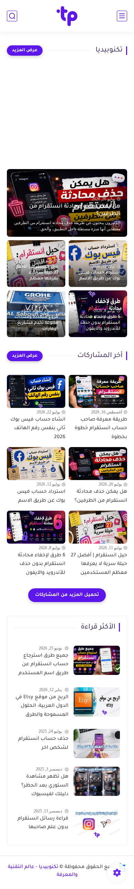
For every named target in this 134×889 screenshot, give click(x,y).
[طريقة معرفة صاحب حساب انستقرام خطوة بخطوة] (98, 391)
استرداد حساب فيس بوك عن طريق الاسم (99, 275)
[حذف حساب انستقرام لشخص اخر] (97, 743)
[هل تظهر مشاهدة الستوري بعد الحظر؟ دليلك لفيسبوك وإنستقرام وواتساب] (97, 781)
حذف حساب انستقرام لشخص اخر (43, 743)
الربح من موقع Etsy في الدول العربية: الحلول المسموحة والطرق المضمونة (41, 707)
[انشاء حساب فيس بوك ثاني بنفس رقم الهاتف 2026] (36, 391)
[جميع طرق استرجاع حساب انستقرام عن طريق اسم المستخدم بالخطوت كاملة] (97, 660)
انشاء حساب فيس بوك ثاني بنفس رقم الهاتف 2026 (37, 428)
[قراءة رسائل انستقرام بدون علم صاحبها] (97, 823)
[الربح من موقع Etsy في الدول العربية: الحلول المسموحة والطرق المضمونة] (97, 701)
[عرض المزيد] (25, 50)
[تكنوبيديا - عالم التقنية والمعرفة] (67, 15)
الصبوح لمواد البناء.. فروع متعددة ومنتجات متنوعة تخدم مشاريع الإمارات (36, 320)
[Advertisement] (67, 112)
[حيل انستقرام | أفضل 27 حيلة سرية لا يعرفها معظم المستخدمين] (98, 527)
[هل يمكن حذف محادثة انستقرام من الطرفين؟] (98, 463)
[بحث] (12, 16)
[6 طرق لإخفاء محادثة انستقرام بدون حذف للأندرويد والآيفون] (36, 527)
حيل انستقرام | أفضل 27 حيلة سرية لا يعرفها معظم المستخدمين (99, 564)
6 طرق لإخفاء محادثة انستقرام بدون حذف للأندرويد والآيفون (100, 323)
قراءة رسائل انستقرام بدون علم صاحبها (43, 823)
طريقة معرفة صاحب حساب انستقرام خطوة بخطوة (101, 428)
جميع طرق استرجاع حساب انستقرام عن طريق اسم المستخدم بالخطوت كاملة (43, 666)
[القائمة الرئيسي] (122, 16)
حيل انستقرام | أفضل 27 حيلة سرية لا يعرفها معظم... (36, 273)
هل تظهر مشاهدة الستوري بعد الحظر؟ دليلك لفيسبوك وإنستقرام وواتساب (44, 787)
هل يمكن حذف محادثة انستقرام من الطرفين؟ (74, 210)
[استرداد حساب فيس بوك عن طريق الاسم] (36, 463)
